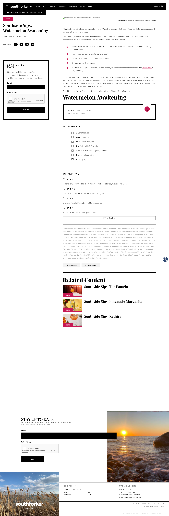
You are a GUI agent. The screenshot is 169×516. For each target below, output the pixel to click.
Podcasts (62, 6)
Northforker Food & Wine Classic (29, 12)
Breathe (52, 6)
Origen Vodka (72, 265)
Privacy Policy (147, 503)
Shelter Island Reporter (130, 497)
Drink (38, 6)
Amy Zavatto (9, 36)
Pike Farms (147, 67)
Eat (31, 6)
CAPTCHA (12, 92)
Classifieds (73, 6)
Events (82, 6)
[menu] (7, 6)
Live (44, 6)
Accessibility (159, 503)
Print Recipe (109, 218)
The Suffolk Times (127, 492)
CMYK (162, 511)
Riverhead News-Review (129, 494)
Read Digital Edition (73, 489)
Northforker (125, 489)
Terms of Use (136, 503)
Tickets (91, 6)
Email (9, 83)
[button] (165, 259)
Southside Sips (90, 265)
